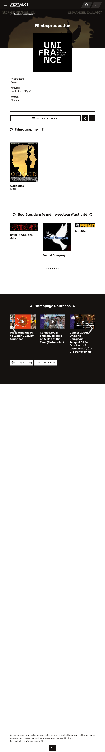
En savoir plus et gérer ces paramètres (28, 741)
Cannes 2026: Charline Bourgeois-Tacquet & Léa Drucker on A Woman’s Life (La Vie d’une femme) (81, 342)
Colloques (17, 186)
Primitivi (81, 231)
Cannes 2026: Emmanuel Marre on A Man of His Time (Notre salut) (52, 337)
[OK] (52, 748)
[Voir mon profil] (96, 5)
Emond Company (54, 255)
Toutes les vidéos (45, 362)
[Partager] (85, 118)
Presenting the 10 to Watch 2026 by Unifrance (22, 336)
